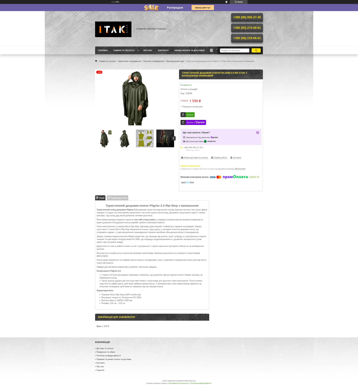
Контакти (163, 50)
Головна (103, 50)
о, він (116, 215)
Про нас (147, 50)
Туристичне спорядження (129, 61)
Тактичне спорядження (153, 61)
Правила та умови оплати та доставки (113, 359)
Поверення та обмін (105, 352)
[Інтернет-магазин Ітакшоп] (113, 28)
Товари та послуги (124, 50)
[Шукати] (256, 50)
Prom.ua (192, 381)
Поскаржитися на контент (178, 383)
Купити (190, 114)
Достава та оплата (104, 348)
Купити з (191, 122)
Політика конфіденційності (108, 355)
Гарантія (100, 370)
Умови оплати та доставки (189, 50)
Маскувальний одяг (175, 61)
